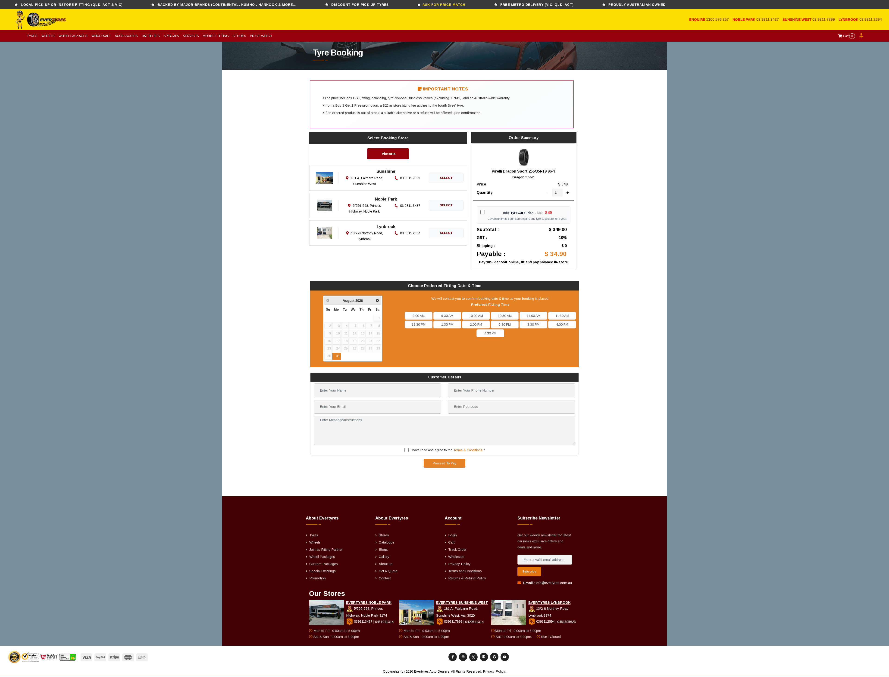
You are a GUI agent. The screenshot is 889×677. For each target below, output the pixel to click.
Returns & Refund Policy (467, 578)
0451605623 (566, 621)
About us (385, 564)
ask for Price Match (444, 4)
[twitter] (473, 657)
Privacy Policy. (494, 671)
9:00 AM (419, 316)
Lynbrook (849, 20)
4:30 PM (490, 333)
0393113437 (363, 621)
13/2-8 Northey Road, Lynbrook (366, 236)
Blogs (383, 549)
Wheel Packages (73, 36)
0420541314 (474, 621)
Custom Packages (323, 564)
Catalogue (386, 542)
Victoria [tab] (388, 154)
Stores (239, 36)
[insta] (463, 657)
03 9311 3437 (767, 20)
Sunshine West (797, 20)
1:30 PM (447, 324)
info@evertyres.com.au (554, 583)
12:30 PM (419, 324)
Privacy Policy (459, 564)
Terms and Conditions (465, 571)
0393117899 (453, 621)
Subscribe (529, 571)
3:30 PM (533, 324)
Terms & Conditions (467, 450)
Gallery (384, 557)
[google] (494, 657)
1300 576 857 (717, 20)
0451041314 (384, 621)
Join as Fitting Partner (326, 549)
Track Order (457, 549)
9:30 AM (447, 316)
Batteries (151, 36)
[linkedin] (484, 657)
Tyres (32, 36)
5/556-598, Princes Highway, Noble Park (365, 208)
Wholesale (101, 36)
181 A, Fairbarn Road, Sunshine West (366, 181)
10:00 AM (476, 316)
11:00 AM (533, 316)
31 (338, 356)
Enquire (697, 20)
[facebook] (452, 657)
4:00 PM (562, 324)
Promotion (317, 578)
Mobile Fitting (216, 36)
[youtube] (505, 657)
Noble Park (744, 20)
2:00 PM (476, 324)
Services (191, 36)
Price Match (261, 36)
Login (452, 535)
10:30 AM (505, 316)
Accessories (126, 36)
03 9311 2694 (870, 20)
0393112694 (545, 621)
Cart (847, 36)
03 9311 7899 (823, 20)
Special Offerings (322, 571)
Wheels (48, 36)
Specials (171, 36)
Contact (385, 578)
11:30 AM (562, 316)
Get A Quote (388, 571)
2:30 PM (505, 324)
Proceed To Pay (444, 463)
